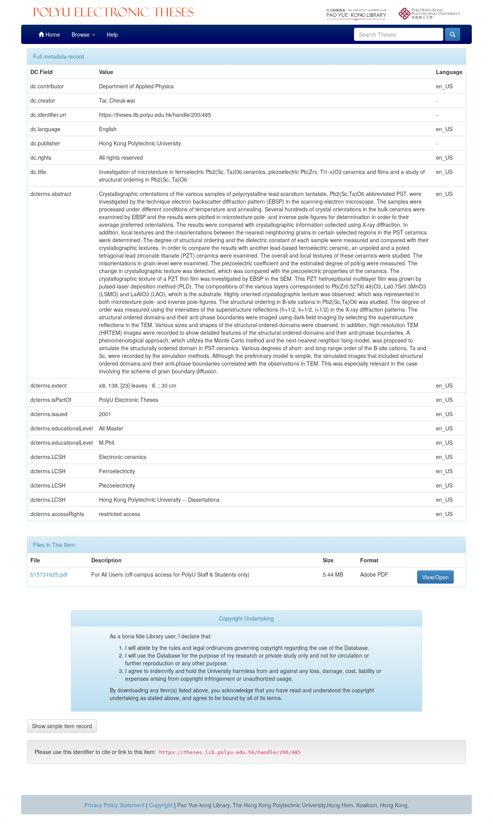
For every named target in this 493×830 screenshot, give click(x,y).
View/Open (435, 577)
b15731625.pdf (48, 574)
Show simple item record (62, 726)
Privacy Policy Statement (114, 805)
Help (112, 34)
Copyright (161, 805)
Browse (81, 34)
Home (52, 34)
